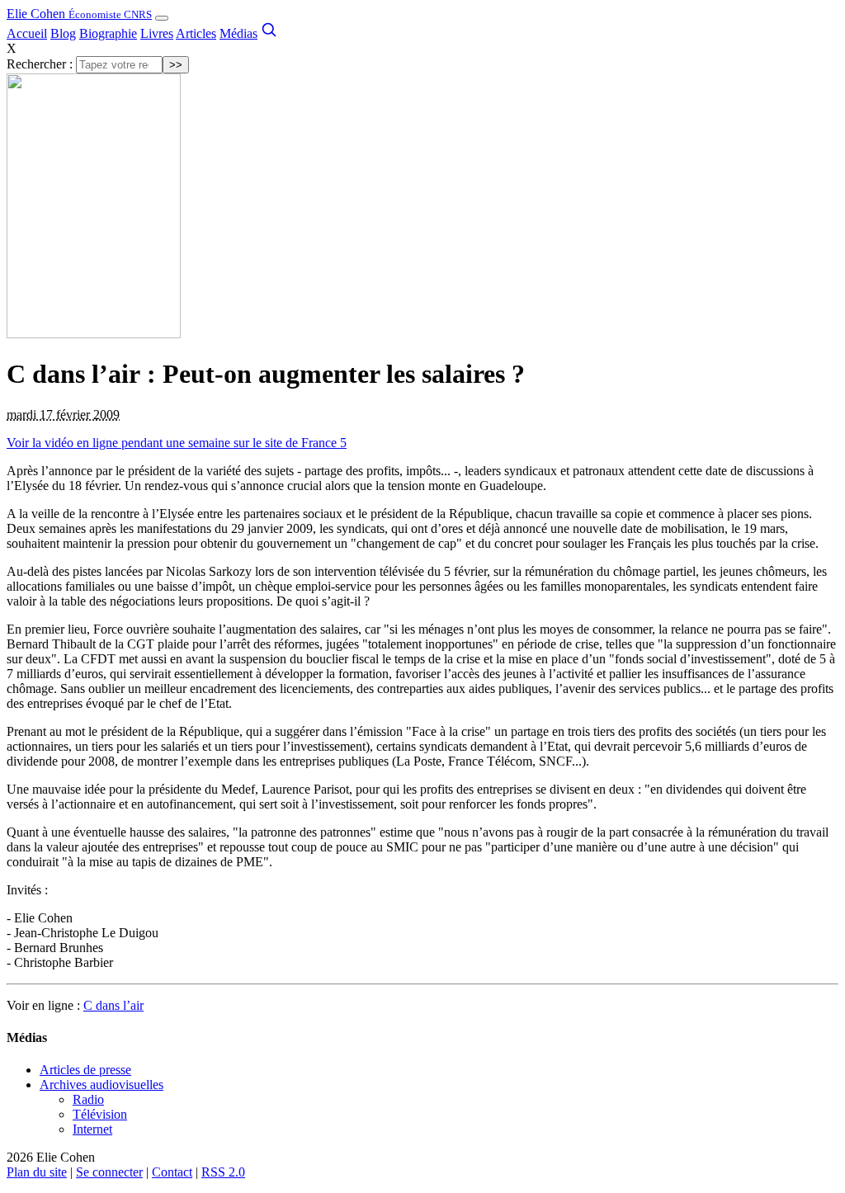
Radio (88, 1099)
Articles (196, 33)
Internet (92, 1129)
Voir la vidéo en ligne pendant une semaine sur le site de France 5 (177, 443)
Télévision (100, 1114)
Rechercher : (40, 64)
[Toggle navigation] (161, 18)
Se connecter (109, 1172)
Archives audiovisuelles (101, 1084)
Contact (172, 1172)
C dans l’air (113, 1005)
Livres (156, 33)
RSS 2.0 (223, 1172)
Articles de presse (85, 1070)
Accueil (27, 33)
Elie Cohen (79, 14)
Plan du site (37, 1172)
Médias (238, 33)
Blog (63, 33)
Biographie (108, 33)
